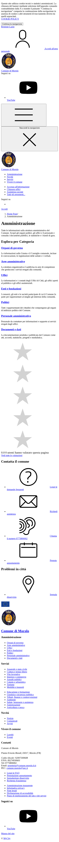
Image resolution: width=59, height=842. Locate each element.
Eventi (10, 737)
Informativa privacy (16, 788)
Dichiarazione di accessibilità (20, 793)
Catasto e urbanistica (16, 682)
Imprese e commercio (16, 677)
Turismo (10, 684)
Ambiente (11, 699)
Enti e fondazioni (14, 650)
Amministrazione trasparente (20, 785)
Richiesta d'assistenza (16, 780)
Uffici (9, 648)
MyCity (6, 838)
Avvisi (10, 723)
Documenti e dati (14, 658)
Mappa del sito (7, 833)
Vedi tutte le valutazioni (11, 455)
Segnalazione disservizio (18, 778)
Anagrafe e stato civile (17, 669)
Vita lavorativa (13, 674)
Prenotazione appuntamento (19, 775)
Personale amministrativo (18, 655)
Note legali (12, 790)
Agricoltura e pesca (15, 707)
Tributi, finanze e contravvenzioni (22, 697)
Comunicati (12, 721)
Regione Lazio (7, 27)
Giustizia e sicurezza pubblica (20, 694)
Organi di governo (15, 642)
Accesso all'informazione (18, 187)
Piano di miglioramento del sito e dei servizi (26, 796)
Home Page (12, 214)
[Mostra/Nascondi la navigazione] (23, 115)
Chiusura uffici (13, 189)
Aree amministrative (16, 645)
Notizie (10, 718)
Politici (10, 653)
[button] (14, 174)
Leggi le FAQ (13, 773)
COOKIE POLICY (10, 19)
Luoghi (10, 734)
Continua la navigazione (12, 24)
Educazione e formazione (18, 692)
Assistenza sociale (15, 192)
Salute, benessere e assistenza (20, 702)
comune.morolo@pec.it (17, 768)
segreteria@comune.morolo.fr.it (22, 765)
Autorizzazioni (13, 705)
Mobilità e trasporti (15, 687)
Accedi (4, 209)
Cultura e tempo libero (17, 672)
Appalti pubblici (14, 679)
